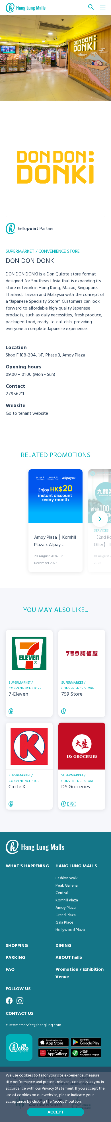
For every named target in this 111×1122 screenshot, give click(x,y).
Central (62, 893)
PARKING (15, 957)
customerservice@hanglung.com (33, 1025)
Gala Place (64, 922)
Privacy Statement (58, 1088)
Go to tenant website (27, 413)
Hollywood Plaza (70, 930)
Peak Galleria (67, 885)
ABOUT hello (69, 957)
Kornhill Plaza (67, 900)
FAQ (10, 969)
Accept (56, 1112)
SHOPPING (17, 945)
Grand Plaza (66, 915)
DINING (63, 945)
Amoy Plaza (66, 908)
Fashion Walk (67, 878)
